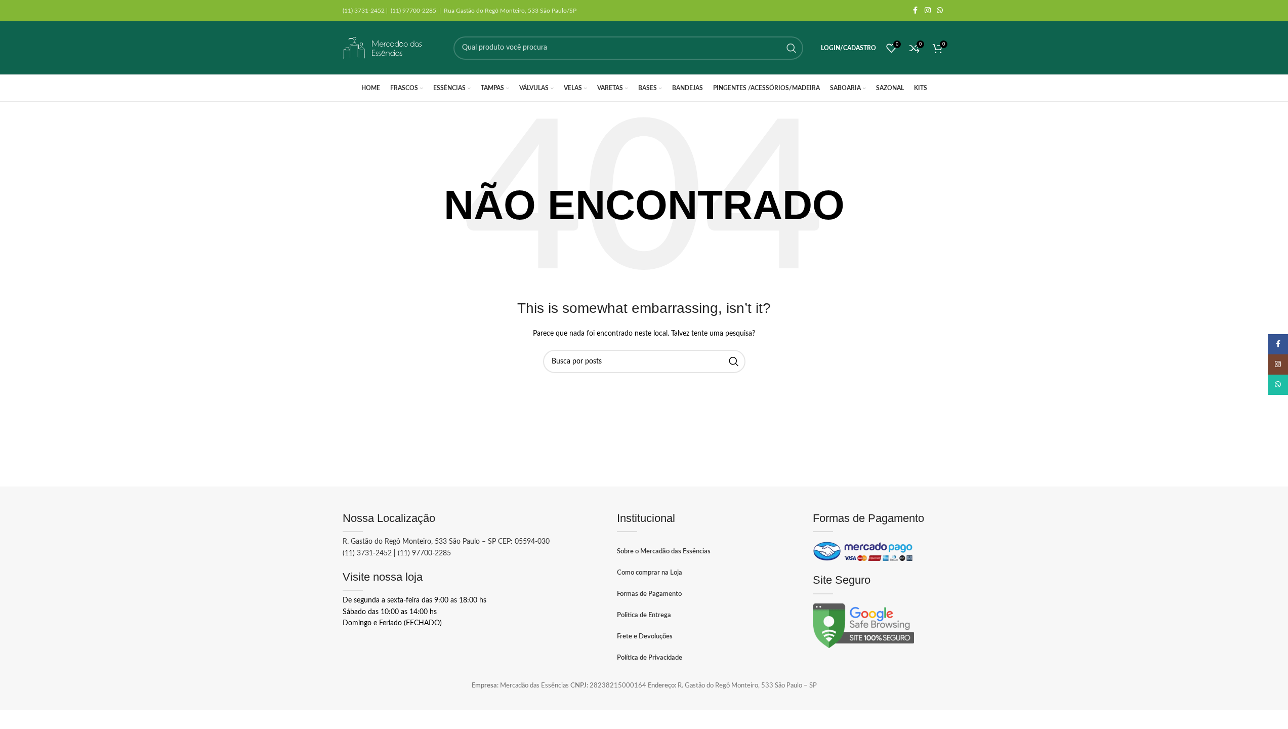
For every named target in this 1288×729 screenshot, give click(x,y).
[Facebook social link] (915, 11)
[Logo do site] (383, 48)
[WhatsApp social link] (940, 11)
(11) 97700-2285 (424, 553)
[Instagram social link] (928, 11)
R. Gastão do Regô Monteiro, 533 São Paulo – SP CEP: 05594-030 (446, 541)
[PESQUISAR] (791, 48)
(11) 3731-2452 (367, 553)
